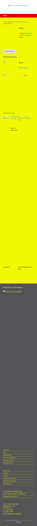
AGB (4, 452)
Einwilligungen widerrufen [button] (10, 496)
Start (4, 21)
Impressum (6, 450)
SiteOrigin (18, 522)
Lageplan (5, 473)
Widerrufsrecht (7, 455)
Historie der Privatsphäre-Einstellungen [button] (14, 494)
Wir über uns (6, 470)
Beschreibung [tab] (10, 51)
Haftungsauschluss (8, 460)
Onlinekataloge (11, 21)
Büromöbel (29, 33)
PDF (25, 75)
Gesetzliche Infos (8, 463)
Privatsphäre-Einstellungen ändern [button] (12, 491)
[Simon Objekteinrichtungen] (18, 5)
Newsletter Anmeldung (9, 478)
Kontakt (5, 476)
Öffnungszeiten (7, 483)
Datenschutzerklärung (9, 457)
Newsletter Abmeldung (9, 481)
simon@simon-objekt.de (14, 513)
